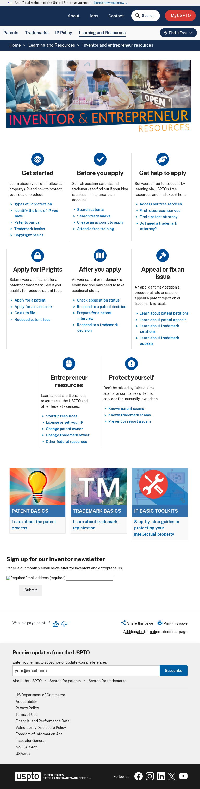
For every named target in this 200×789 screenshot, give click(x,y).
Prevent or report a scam (129, 421)
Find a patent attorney (159, 217)
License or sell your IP (64, 422)
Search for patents (65, 681)
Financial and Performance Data (43, 721)
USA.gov (23, 754)
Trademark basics (29, 229)
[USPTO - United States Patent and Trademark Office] (51, 780)
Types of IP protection (33, 204)
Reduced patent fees (32, 319)
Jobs (94, 16)
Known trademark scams (129, 415)
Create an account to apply (100, 222)
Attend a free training (95, 229)
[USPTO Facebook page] (137, 779)
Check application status (98, 300)
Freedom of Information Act (39, 734)
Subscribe (173, 670)
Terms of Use (27, 714)
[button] (137, 624)
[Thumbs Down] (64, 624)
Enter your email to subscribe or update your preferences (59, 663)
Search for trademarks (107, 681)
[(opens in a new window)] (148, 779)
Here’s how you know (111, 3)
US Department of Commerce (40, 695)
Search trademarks (93, 216)
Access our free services (161, 204)
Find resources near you (160, 211)
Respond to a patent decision (101, 307)
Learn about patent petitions (164, 313)
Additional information (141, 632)
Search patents (90, 210)
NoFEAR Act (26, 747)
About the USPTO (27, 681)
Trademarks (36, 32)
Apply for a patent (30, 300)
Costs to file (25, 313)
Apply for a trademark (33, 307)
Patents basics (27, 222)
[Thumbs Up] (56, 624)
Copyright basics (28, 235)
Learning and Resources (102, 32)
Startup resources (61, 416)
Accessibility (26, 701)
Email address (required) (45, 578)
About (73, 16)
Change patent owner (64, 429)
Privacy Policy (27, 708)
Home (15, 45)
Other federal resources (66, 442)
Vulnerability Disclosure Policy (41, 727)
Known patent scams (126, 408)
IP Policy (63, 32)
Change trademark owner (68, 435)
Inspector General (31, 740)
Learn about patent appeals (163, 320)
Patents (10, 32)
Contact (116, 16)
